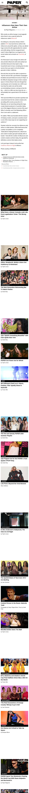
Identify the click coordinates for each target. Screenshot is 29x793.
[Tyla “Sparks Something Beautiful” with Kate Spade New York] (14, 325)
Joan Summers (5, 582)
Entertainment (6, 209)
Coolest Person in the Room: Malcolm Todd (14, 604)
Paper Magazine (10, 29)
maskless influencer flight (8, 145)
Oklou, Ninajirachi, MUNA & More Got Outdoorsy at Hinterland (13, 263)
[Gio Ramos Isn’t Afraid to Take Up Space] (14, 718)
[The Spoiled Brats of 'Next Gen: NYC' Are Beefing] (14, 567)
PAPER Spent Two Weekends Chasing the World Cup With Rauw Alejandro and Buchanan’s (14, 778)
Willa (7, 44)
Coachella (21, 54)
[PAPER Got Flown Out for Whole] (14, 350)
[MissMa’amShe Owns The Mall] (14, 619)
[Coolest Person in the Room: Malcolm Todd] (14, 593)
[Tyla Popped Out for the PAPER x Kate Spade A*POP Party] (14, 448)
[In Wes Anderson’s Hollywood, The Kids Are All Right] (14, 519)
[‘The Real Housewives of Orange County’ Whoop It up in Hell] (14, 692)
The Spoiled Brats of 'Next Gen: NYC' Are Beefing (13, 579)
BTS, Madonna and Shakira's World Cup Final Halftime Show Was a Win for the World (14, 678)
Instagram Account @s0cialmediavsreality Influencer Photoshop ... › (13, 157)
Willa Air (13, 38)
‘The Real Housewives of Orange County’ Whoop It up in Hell (12, 704)
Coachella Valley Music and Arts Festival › (11, 165)
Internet (14, 22)
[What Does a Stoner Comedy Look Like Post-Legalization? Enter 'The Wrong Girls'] (14, 202)
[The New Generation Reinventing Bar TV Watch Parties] (14, 277)
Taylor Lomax (5, 218)
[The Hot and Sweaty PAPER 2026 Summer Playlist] (14, 423)
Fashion (4, 456)
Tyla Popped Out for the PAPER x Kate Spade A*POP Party (14, 459)
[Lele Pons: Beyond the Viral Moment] (14, 473)
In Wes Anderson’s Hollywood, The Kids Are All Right (13, 531)
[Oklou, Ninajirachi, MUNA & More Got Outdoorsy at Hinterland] (14, 252)
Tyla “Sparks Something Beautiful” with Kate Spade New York (14, 336)
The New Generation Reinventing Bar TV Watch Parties (13, 288)
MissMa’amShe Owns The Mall (11, 629)
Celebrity (4, 773)
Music (3, 358)
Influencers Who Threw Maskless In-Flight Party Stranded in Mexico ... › (15, 161)
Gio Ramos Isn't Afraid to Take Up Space (12, 729)
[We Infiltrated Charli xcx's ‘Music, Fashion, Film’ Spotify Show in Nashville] (14, 373)
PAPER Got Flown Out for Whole (12, 360)
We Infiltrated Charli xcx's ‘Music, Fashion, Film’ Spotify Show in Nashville (12, 385)
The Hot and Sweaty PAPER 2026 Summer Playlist (12, 434)
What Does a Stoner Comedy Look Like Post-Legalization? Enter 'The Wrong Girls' (14, 214)
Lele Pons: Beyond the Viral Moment (13, 483)
